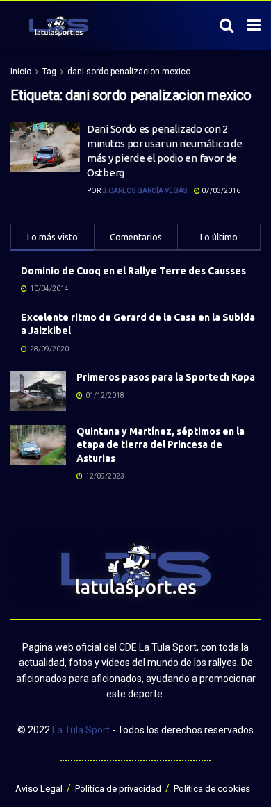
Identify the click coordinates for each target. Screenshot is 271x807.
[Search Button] (226, 26)
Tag (49, 71)
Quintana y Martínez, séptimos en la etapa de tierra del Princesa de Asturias (160, 445)
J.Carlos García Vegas (144, 190)
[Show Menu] (254, 26)
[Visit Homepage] (58, 26)
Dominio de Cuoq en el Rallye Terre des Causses (133, 270)
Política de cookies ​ (213, 788)
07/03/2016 (220, 190)
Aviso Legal (39, 788)
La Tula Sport (81, 729)
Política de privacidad (118, 788)
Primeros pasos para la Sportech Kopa (165, 377)
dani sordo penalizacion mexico (128, 71)
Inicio (20, 71)
